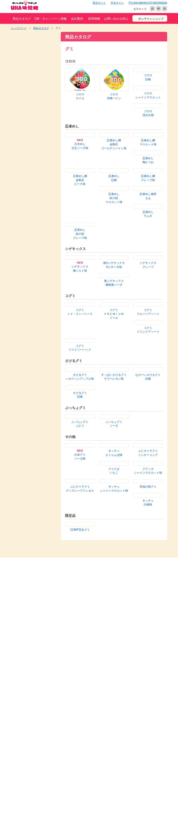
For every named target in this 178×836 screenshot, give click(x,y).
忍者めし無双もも (148, 197)
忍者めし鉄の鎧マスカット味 (113, 199)
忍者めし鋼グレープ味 (148, 179)
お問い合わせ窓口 (116, 18)
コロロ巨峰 (148, 96)
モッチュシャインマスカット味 (114, 490)
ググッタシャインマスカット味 (148, 472)
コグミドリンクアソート (148, 331)
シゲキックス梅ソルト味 (79, 270)
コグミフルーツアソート (148, 313)
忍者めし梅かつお (148, 161)
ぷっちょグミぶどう (79, 425)
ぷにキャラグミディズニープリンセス (80, 490)
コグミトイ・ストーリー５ (80, 313)
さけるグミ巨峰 (80, 396)
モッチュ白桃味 (148, 503)
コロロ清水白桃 (114, 114)
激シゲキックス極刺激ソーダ (114, 284)
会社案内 (77, 18)
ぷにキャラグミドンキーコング (148, 454)
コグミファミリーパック (80, 349)
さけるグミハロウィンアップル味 (80, 378)
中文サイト (117, 2)
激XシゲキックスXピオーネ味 (114, 266)
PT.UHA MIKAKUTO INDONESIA (148, 2)
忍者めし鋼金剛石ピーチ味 (80, 181)
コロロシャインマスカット (80, 114)
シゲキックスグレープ (148, 266)
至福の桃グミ (148, 487)
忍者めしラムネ (148, 215)
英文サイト (99, 2)
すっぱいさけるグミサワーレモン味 (114, 378)
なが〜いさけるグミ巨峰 (148, 378)
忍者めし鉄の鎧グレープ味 (80, 235)
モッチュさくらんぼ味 (113, 454)
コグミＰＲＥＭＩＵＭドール (114, 315)
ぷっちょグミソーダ (113, 425)
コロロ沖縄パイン (114, 96)
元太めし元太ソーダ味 (79, 147)
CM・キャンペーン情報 (51, 18)
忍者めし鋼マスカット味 (148, 143)
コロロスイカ (80, 96)
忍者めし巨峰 (114, 179)
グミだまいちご (114, 472)
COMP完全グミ (80, 531)
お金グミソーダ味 (80, 458)
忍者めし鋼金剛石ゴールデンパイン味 (114, 145)
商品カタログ (22, 18)
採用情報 (94, 18)
